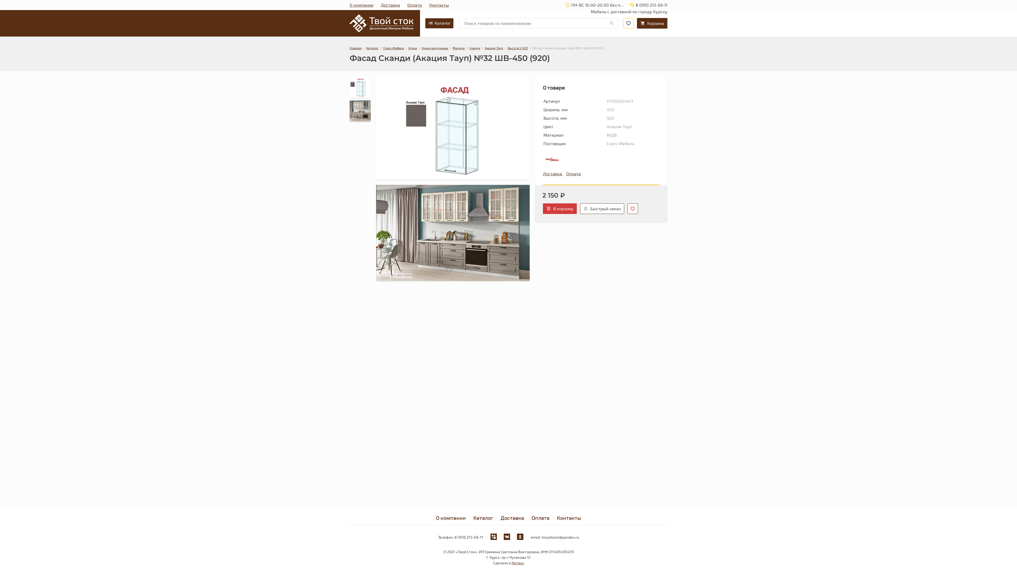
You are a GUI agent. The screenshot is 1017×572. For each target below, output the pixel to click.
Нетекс (518, 563)
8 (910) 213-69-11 (468, 537)
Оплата (414, 4)
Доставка (390, 4)
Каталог (443, 22)
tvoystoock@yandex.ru (560, 537)
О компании (361, 4)
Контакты (439, 4)
